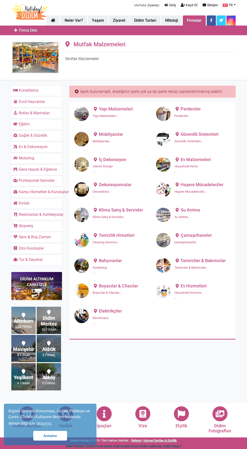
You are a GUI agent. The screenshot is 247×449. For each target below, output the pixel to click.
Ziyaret (119, 20)
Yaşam (98, 20)
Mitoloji (171, 20)
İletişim (212, 5)
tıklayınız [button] (44, 423)
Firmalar (194, 20)
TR (230, 5)
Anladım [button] (50, 436)
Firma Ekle (27, 30)
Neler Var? (74, 20)
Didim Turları (145, 20)
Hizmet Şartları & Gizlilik (160, 440)
